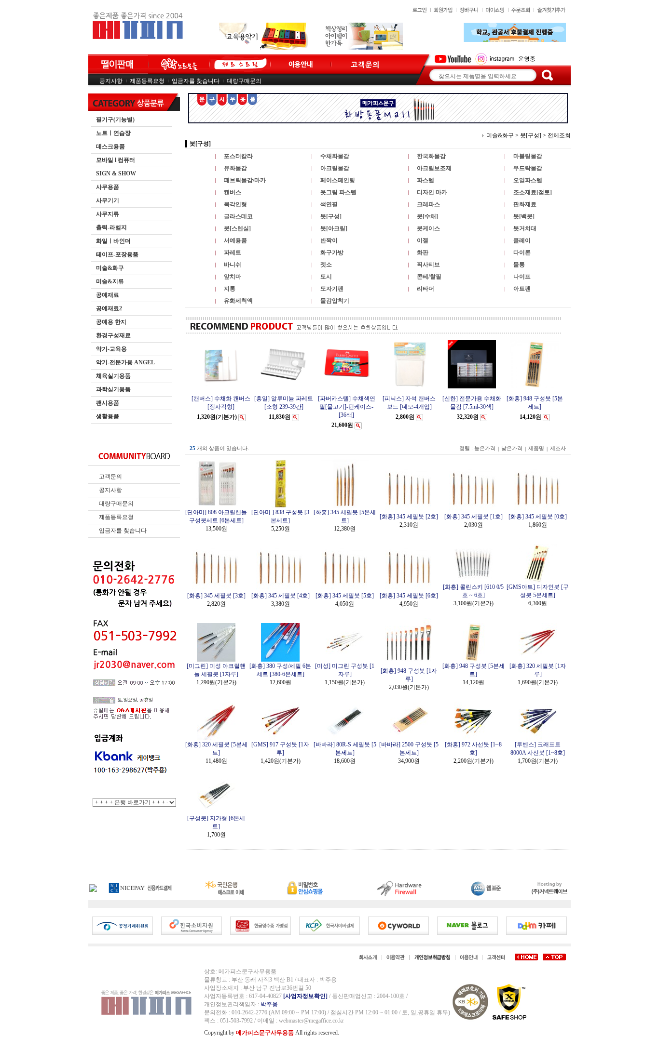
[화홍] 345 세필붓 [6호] (409, 595)
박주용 (269, 1004)
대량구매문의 (244, 81)
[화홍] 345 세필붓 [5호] (345, 595)
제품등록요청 (147, 81)
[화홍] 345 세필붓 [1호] (473, 516)
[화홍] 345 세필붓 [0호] (537, 516)
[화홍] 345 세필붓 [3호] (216, 595)
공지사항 (111, 81)
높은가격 (484, 448)
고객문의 (110, 476)
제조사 (558, 448)
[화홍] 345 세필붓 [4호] (280, 595)
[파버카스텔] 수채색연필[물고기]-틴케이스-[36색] (346, 406)
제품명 (536, 448)
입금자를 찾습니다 (196, 81)
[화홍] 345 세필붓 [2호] (409, 516)
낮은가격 (511, 448)
